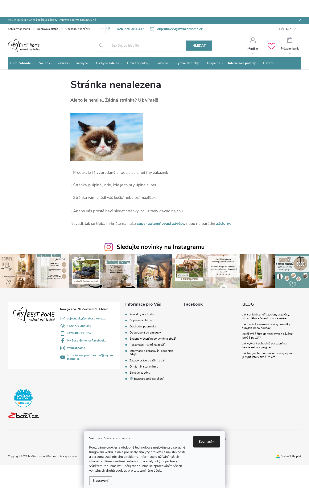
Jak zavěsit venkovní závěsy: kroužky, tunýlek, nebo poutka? (266, 326)
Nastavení (100, 480)
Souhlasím (207, 441)
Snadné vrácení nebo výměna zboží (152, 339)
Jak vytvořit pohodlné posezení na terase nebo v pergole (264, 345)
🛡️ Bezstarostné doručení (146, 379)
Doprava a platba (47, 29)
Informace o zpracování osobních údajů (151, 352)
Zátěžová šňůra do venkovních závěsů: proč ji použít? (267, 336)
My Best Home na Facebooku (86, 341)
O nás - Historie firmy (143, 367)
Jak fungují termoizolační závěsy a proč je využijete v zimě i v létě (267, 355)
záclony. (223, 223)
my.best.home (76, 348)
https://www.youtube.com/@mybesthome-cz (90, 357)
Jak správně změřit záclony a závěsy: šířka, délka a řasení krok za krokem (266, 316)
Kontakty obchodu (19, 29)
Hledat (199, 45)
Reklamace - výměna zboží (146, 345)
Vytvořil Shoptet (291, 456)
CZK (288, 29)
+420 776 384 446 (79, 326)
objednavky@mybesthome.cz (86, 319)
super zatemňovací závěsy (160, 223)
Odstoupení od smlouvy (145, 333)
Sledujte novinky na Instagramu (161, 247)
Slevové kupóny (139, 373)
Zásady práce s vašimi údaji (147, 360)
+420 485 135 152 (79, 333)
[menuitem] (22, 63)
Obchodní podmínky (77, 29)
